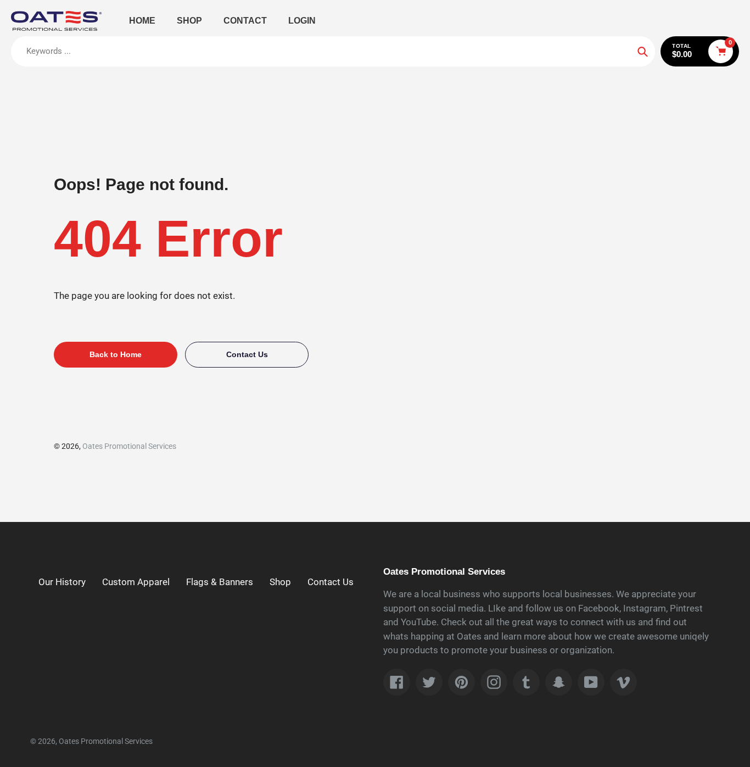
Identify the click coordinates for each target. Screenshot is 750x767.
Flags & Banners (219, 581)
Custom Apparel (136, 581)
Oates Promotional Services (129, 446)
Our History (62, 581)
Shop (280, 581)
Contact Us (330, 581)
